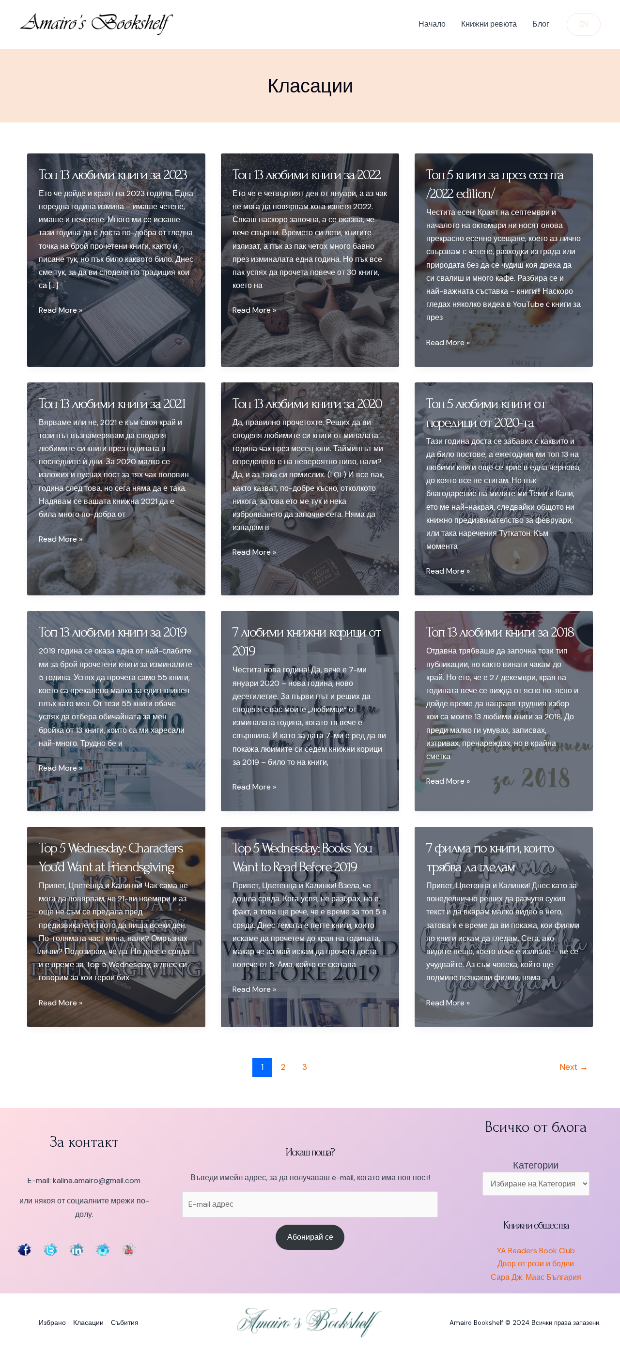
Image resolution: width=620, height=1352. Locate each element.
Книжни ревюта (489, 24)
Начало (432, 24)
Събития (125, 1322)
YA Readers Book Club (536, 1251)
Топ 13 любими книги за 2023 (112, 174)
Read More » (60, 310)
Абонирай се (310, 1237)
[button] (584, 24)
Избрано (52, 1322)
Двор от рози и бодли (535, 1264)
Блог (540, 24)
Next (573, 1067)
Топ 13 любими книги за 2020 (307, 403)
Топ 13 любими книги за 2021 (112, 403)
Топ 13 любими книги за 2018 (500, 632)
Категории (535, 1165)
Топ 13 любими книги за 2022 (306, 174)
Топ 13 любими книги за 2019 (112, 632)
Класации (88, 1322)
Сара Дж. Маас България (536, 1277)
